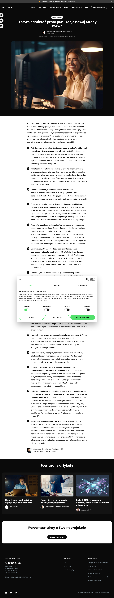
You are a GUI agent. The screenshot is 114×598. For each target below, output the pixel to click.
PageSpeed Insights (68, 228)
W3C (42, 424)
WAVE (58, 380)
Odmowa (31, 317)
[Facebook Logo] (11, 593)
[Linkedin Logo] (6, 593)
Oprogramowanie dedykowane (98, 563)
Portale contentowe (94, 580)
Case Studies (68, 566)
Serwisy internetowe (95, 570)
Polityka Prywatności (102, 592)
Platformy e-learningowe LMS (98, 577)
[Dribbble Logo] (16, 593)
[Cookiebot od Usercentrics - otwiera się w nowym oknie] (87, 279)
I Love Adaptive (37, 157)
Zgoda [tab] (30, 285)
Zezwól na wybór (57, 317)
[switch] (47, 310)
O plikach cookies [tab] (83, 285)
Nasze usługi (92, 559)
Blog (65, 563)
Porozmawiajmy (99, 8)
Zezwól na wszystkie (82, 317)
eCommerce (92, 566)
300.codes (67, 559)
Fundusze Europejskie (85, 592)
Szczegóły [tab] (57, 285)
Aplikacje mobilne (94, 573)
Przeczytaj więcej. (58, 1)
